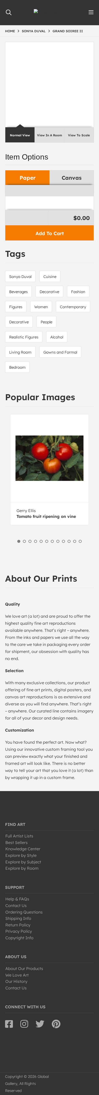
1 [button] (18, 541)
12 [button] (80, 541)
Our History (16, 981)
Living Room (20, 352)
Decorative (49, 291)
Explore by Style (21, 855)
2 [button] (24, 541)
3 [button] (29, 541)
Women (41, 306)
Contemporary (73, 306)
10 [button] (69, 541)
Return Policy (17, 924)
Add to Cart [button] (50, 233)
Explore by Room (22, 868)
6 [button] (46, 541)
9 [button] (63, 541)
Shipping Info (18, 918)
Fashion (78, 291)
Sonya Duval (20, 276)
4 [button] (35, 541)
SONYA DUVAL (34, 31)
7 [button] (52, 541)
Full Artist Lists (19, 835)
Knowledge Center (22, 848)
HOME (10, 31)
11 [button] (74, 541)
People (46, 322)
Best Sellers (16, 842)
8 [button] (57, 541)
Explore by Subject (23, 861)
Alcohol (56, 337)
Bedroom (17, 367)
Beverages (18, 291)
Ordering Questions (24, 912)
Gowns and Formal (60, 352)
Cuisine (49, 276)
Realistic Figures (23, 337)
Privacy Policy (18, 931)
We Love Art (17, 975)
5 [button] (41, 541)
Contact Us (16, 905)
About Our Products (24, 968)
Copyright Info (19, 937)
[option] (49, 469)
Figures (15, 306)
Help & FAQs (17, 898)
